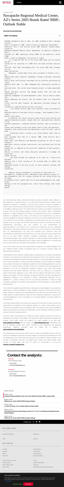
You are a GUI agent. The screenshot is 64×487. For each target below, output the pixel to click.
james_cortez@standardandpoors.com (18, 375)
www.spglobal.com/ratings (11, 322)
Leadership (35, 464)
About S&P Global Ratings (8, 434)
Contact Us (35, 438)
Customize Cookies (17, 484)
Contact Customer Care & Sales (9, 460)
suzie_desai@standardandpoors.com (17, 365)
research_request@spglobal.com (13, 344)
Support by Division (6, 462)
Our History (4, 451)
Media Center (36, 434)
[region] (32, 480)
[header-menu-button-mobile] (60, 2)
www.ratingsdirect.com (41, 322)
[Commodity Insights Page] (34, 422)
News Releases (36, 451)
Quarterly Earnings (37, 453)
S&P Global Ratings (9, 428)
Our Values (4, 449)
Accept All (28, 484)
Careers (35, 460)
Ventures (4, 453)
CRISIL (4, 438)
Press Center (5, 455)
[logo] (6, 2)
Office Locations (5, 467)
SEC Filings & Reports (38, 455)
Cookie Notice (8, 481)
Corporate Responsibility (38, 462)
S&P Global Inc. (7, 443)
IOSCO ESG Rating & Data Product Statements (43, 467)
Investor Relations (37, 449)
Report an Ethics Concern (7, 464)
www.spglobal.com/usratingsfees (13, 329)
